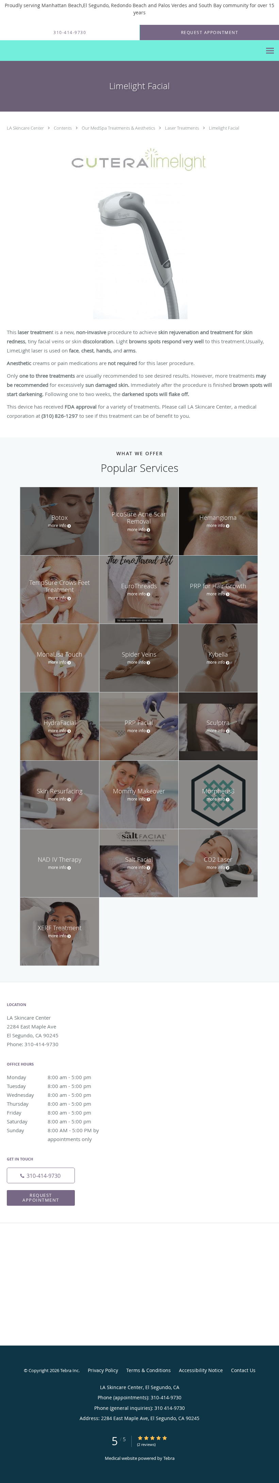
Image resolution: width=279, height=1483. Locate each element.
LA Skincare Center (26, 128)
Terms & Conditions (148, 1370)
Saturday (49, 1121)
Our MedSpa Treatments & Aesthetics (119, 128)
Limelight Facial (224, 128)
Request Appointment (40, 1197)
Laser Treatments (182, 128)
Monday (49, 1077)
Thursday (49, 1103)
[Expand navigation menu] (270, 51)
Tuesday (49, 1086)
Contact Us (243, 1370)
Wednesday (49, 1094)
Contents (63, 128)
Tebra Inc (69, 1370)
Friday (49, 1112)
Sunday (56, 1131)
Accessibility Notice (201, 1370)
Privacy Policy (103, 1370)
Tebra (169, 1458)
